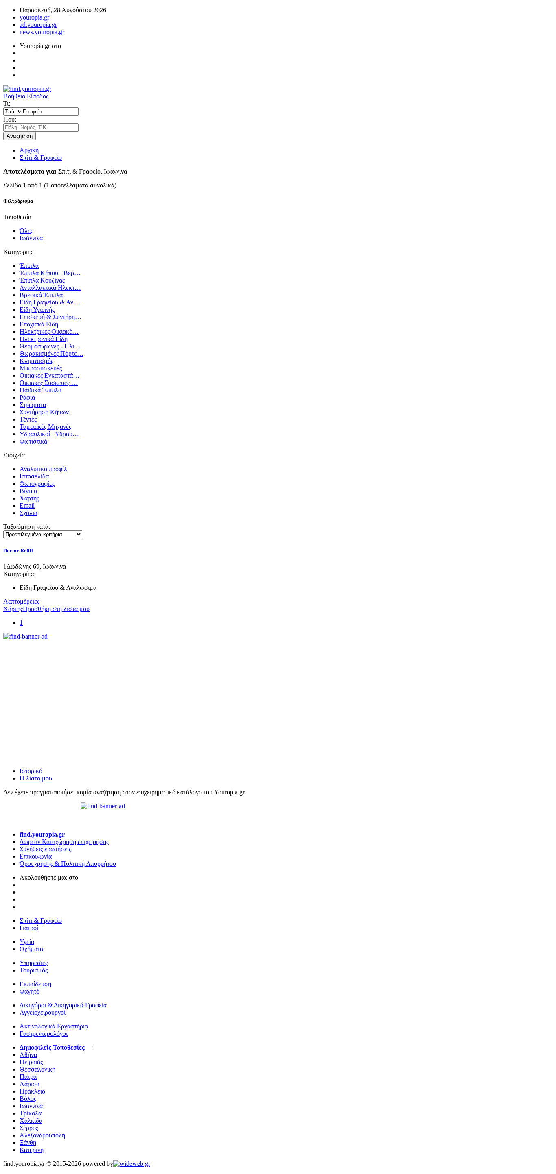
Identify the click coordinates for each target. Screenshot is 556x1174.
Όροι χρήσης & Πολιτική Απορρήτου (68, 863)
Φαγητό (29, 991)
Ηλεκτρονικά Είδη (44, 338)
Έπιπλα (29, 265)
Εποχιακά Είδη (39, 324)
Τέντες (28, 419)
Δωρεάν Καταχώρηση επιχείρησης (64, 841)
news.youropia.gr (42, 31)
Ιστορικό (31, 770)
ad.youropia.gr (38, 24)
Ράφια (27, 397)
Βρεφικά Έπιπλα (41, 294)
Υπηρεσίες (34, 962)
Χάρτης (29, 498)
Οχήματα (31, 949)
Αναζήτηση (20, 136)
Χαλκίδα (31, 1120)
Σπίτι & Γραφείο (41, 157)
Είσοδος (37, 96)
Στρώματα (33, 404)
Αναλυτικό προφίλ (43, 468)
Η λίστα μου (36, 778)
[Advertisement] (64, 691)
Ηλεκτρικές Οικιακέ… (49, 331)
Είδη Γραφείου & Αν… (50, 302)
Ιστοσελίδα (34, 476)
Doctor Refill (18, 551)
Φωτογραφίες (37, 483)
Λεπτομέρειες (21, 601)
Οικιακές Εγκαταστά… (49, 375)
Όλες (26, 230)
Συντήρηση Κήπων (44, 412)
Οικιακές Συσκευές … (49, 382)
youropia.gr (34, 17)
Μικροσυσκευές (41, 368)
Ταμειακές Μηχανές (45, 426)
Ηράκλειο (32, 1091)
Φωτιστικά (33, 441)
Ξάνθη (28, 1142)
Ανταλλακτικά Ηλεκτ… (50, 287)
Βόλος (28, 1098)
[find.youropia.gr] (27, 88)
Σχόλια (28, 512)
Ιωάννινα (31, 238)
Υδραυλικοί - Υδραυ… (49, 433)
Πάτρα (28, 1076)
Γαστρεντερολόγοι (44, 1033)
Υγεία (27, 941)
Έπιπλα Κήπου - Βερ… (50, 273)
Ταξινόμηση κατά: (26, 526)
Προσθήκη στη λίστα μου (56, 608)
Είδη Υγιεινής (37, 309)
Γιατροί (29, 927)
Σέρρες (29, 1127)
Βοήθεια (14, 96)
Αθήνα (28, 1054)
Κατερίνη (32, 1149)
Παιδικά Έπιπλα (40, 390)
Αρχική (29, 150)
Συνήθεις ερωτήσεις (45, 849)
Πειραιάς (31, 1062)
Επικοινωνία (36, 856)
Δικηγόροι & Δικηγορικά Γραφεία (63, 1005)
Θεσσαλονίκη (37, 1069)
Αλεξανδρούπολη (42, 1135)
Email (27, 505)
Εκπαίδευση (35, 984)
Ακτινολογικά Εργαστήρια (54, 1026)
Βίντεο (28, 490)
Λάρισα (29, 1084)
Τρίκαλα (31, 1113)
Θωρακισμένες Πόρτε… (51, 353)
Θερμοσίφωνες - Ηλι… (50, 346)
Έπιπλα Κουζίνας (42, 280)
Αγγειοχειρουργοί (43, 1012)
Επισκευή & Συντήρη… (50, 316)
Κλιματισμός (36, 360)
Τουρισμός (34, 970)
